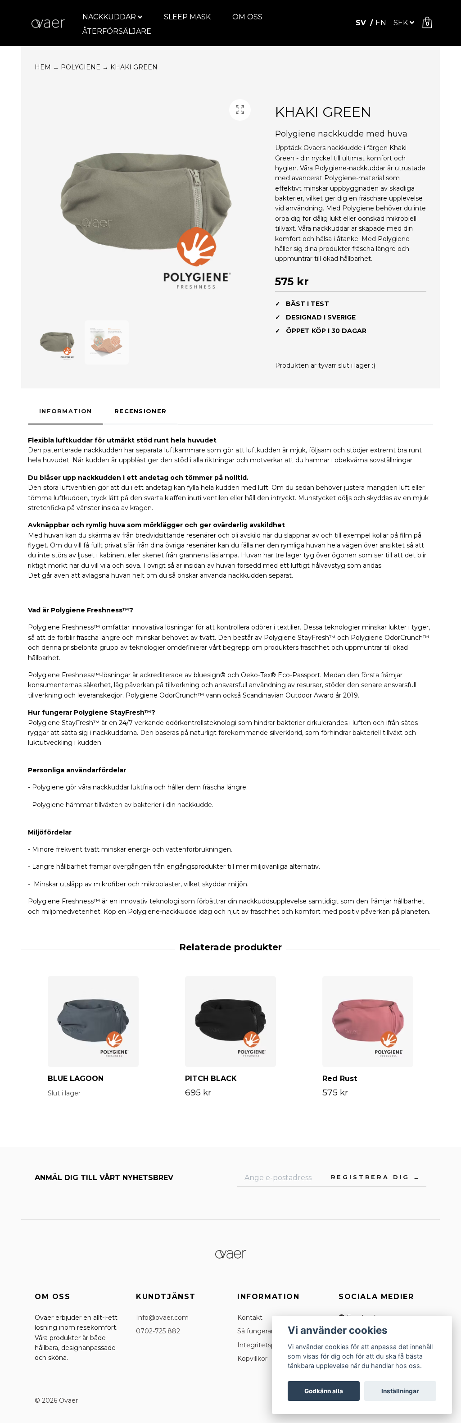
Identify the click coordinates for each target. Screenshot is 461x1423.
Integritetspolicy (263, 1345)
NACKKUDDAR (109, 17)
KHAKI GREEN (134, 67)
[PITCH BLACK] (230, 1021)
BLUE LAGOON (76, 1078)
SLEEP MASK (187, 17)
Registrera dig (372, 1177)
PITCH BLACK (211, 1078)
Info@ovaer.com (162, 1318)
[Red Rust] (367, 1021)
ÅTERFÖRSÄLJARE (116, 31)
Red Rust (339, 1078)
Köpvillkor (252, 1359)
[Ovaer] (48, 23)
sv (362, 22)
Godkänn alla (323, 1391)
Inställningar (400, 1391)
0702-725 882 (158, 1331)
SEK (400, 22)
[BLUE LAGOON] (93, 1021)
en (380, 22)
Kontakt (249, 1318)
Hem (47, 67)
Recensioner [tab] (140, 411)
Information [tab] (65, 411)
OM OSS (247, 17)
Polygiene (84, 67)
